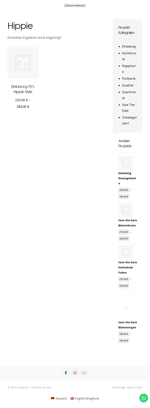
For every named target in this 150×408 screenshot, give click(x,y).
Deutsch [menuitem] (61, 398)
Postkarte (129, 78)
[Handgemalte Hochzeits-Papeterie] (75, 5)
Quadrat (127, 85)
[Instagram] (75, 373)
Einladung (129, 46)
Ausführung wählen (27, 115)
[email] (84, 373)
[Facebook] (66, 373)
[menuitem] (59, 398)
